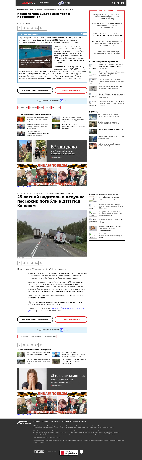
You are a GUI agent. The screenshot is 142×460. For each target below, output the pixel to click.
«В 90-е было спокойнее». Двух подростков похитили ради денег (110, 198)
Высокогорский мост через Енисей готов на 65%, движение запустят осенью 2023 (73, 119)
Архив (28, 23)
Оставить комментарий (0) (71, 90)
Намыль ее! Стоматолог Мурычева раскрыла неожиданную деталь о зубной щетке (111, 66)
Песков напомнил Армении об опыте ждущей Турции (111, 137)
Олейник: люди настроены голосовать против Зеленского (109, 122)
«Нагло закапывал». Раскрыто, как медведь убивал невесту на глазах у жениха (111, 221)
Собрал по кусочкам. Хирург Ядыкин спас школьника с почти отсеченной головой (111, 103)
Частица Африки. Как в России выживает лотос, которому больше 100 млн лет (111, 206)
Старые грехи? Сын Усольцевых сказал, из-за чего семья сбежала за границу (111, 81)
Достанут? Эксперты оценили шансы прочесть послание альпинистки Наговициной (111, 95)
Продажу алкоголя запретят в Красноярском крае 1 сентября (107, 52)
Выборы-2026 (55, 421)
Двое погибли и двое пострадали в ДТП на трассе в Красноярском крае (107, 34)
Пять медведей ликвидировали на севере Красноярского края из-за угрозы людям (74, 361)
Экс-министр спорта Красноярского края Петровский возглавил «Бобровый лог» (107, 43)
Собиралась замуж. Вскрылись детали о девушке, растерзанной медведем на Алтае (110, 213)
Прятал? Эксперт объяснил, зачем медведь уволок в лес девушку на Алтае (110, 235)
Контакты (36, 421)
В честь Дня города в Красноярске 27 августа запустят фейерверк (73, 126)
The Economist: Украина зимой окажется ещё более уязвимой (108, 115)
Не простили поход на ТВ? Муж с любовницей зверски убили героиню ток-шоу (106, 17)
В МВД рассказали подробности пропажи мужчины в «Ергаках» (38, 353)
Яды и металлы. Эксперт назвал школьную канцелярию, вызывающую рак (110, 228)
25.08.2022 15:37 (22, 9)
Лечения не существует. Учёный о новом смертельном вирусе (110, 87)
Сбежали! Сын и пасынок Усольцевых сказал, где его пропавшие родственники (112, 73)
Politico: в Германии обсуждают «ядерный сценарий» (109, 144)
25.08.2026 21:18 (22, 193)
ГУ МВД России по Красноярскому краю (31, 258)
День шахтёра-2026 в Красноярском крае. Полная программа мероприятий (107, 26)
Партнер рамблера (52, 451)
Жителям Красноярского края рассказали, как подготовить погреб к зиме (37, 119)
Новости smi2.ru (24, 187)
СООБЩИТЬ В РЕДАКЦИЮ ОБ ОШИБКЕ (74, 421)
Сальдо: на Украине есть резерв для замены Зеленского (110, 130)
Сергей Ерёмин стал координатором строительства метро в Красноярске (38, 133)
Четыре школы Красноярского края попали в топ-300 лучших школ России (37, 126)
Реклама (45, 421)
